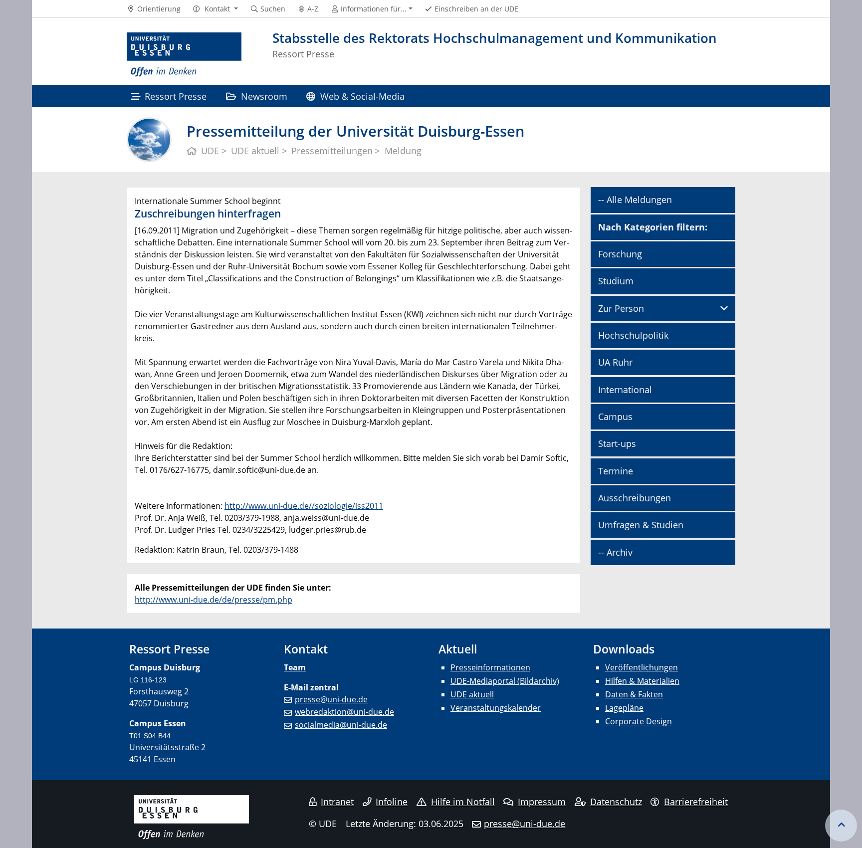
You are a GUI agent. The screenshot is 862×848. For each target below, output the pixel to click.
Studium (616, 281)
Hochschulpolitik (633, 335)
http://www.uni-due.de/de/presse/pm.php (213, 599)
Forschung (620, 254)
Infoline (392, 802)
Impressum (542, 802)
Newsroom (264, 96)
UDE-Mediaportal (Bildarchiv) (504, 680)
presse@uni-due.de (331, 699)
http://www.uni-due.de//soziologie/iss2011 (303, 505)
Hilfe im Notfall (463, 802)
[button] (215, 9)
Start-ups (617, 443)
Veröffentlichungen (641, 667)
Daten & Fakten (634, 694)
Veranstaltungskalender (495, 707)
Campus (615, 417)
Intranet (337, 802)
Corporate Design (638, 721)
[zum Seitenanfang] (841, 826)
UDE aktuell (472, 694)
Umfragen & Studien (640, 525)
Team (295, 667)
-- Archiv (615, 552)
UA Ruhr (615, 362)
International (625, 390)
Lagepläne (624, 707)
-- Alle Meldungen (635, 200)
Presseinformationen (490, 667)
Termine (615, 471)
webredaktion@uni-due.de (344, 711)
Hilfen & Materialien (642, 680)
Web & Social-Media (362, 96)
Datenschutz (616, 802)
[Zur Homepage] (184, 54)
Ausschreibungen (634, 498)
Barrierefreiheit (696, 802)
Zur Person (621, 308)
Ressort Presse (176, 96)
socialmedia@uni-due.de (341, 724)
